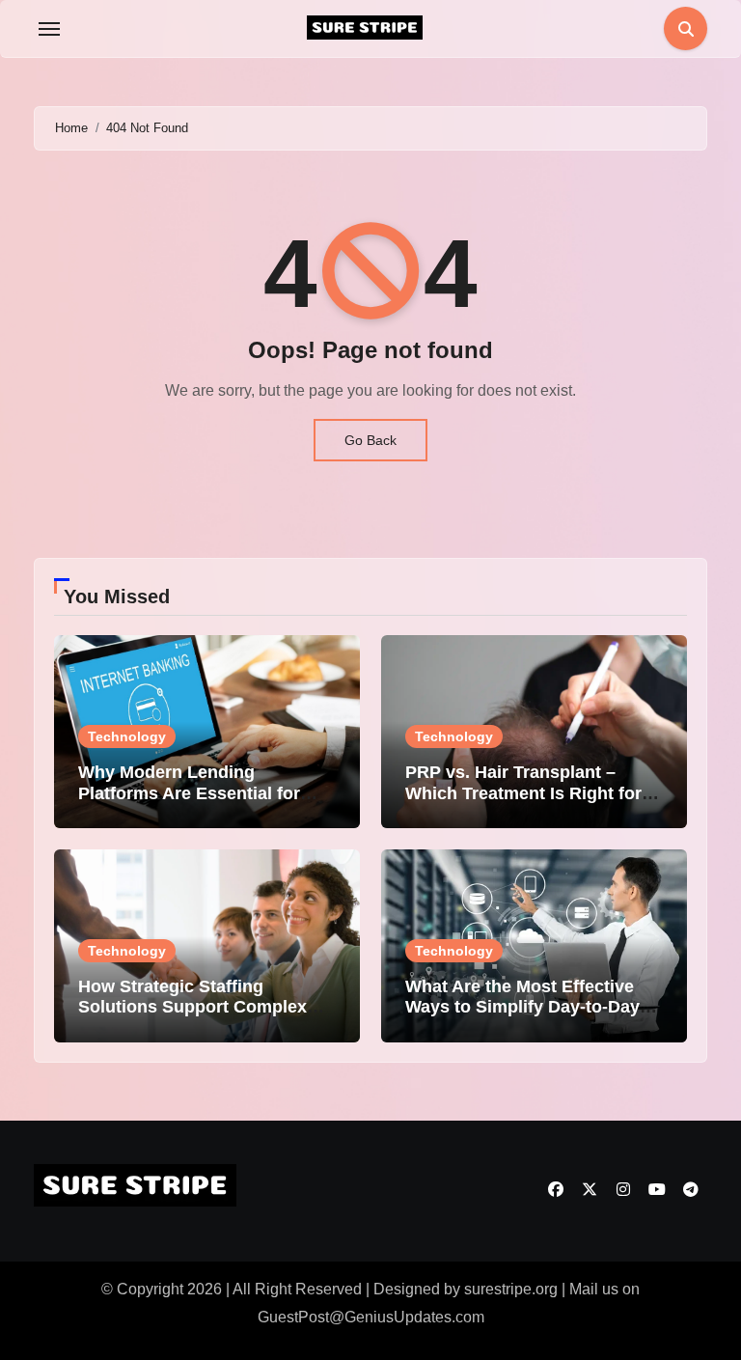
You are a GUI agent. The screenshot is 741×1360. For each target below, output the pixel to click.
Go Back (370, 440)
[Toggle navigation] (49, 29)
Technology (127, 736)
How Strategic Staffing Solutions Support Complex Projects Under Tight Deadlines (207, 1007)
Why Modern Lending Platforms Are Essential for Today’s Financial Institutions (199, 793)
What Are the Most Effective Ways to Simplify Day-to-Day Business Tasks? (522, 1007)
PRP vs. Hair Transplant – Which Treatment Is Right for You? (523, 793)
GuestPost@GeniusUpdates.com (371, 1317)
